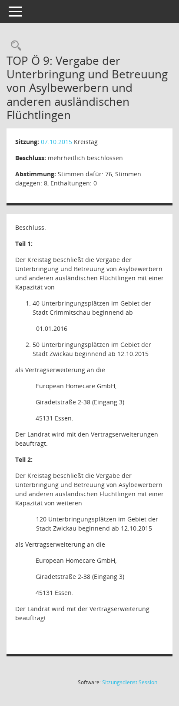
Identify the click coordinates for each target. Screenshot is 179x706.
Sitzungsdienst (129, 682)
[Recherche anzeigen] (14, 46)
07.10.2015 (56, 142)
